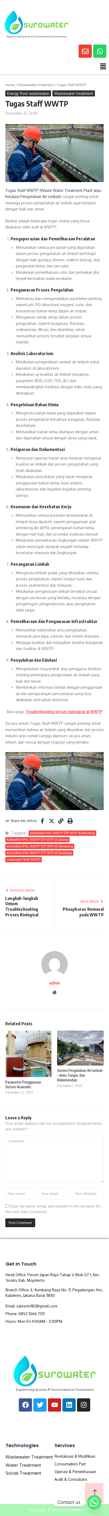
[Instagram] (83, 1405)
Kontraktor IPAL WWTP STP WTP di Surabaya (39, 853)
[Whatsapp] (99, 51)
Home (10, 85)
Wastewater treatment (36, 85)
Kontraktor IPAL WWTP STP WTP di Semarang (40, 846)
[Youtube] (54, 1405)
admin (54, 982)
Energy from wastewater (28, 93)
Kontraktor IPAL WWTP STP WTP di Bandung (62, 833)
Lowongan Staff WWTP (23, 859)
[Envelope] (85, 51)
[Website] (54, 993)
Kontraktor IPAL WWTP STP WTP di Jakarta (37, 840)
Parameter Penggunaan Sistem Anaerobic (23, 1084)
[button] (54, 67)
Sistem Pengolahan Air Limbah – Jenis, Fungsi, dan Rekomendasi (80, 1075)
